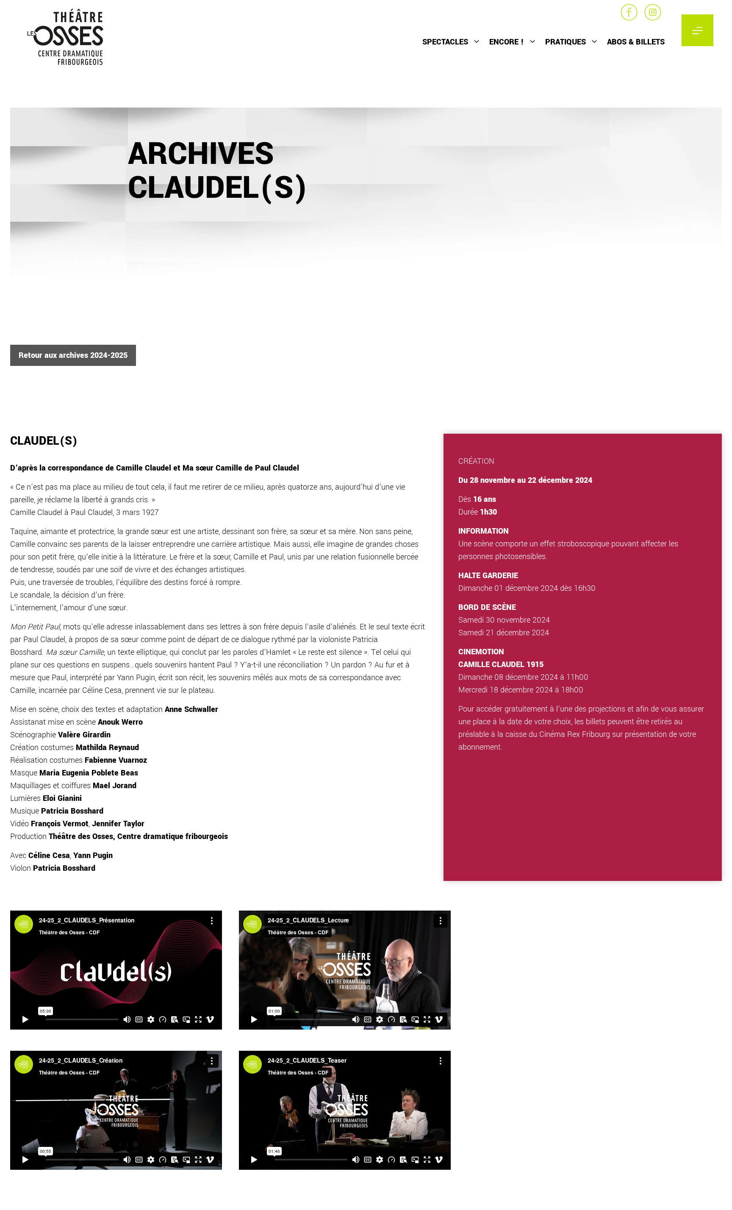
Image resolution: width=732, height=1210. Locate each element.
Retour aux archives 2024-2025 (73, 355)
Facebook (629, 12)
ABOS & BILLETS (636, 41)
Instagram (652, 12)
